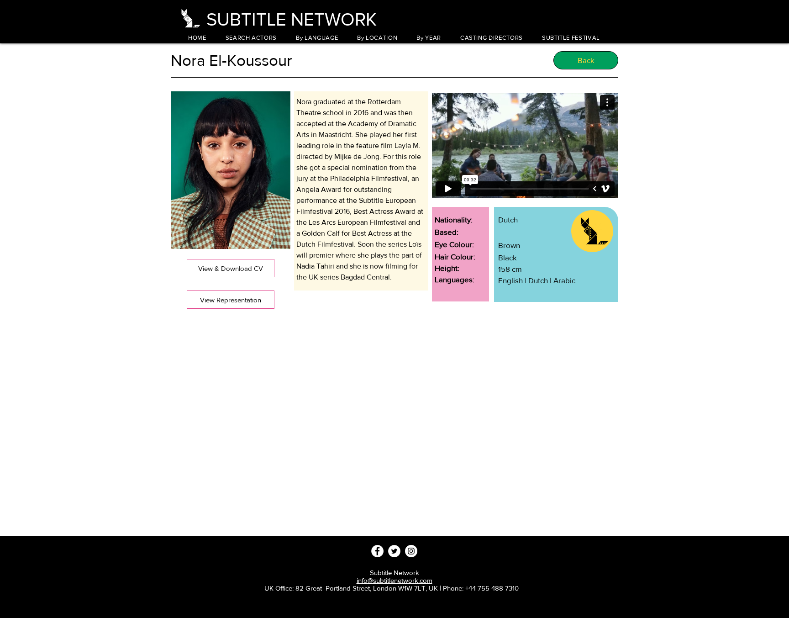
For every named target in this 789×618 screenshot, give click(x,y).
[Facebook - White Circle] (377, 551)
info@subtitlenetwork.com (394, 580)
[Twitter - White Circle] (394, 551)
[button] (316, 37)
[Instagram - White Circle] (411, 551)
